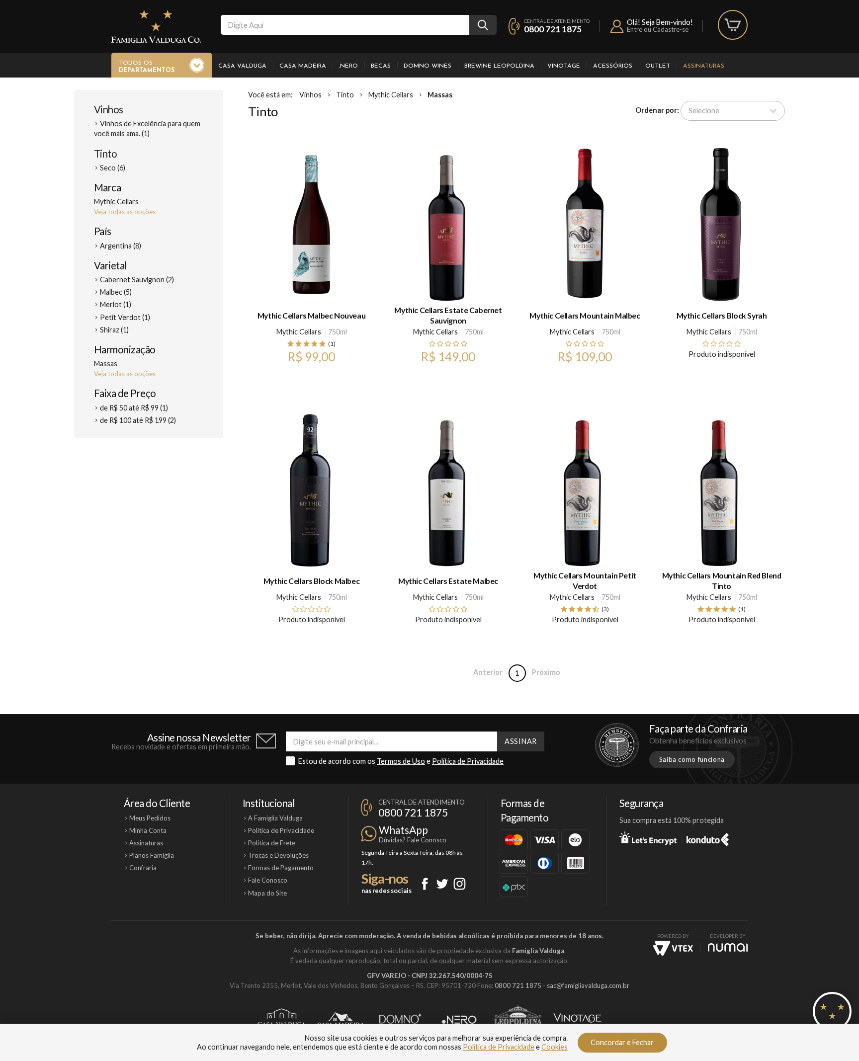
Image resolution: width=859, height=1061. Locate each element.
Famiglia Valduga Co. (156, 26)
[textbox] (345, 25)
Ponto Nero (459, 1019)
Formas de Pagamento (281, 868)
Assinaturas (703, 66)
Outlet (657, 66)
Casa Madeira (302, 66)
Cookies (554, 1047)
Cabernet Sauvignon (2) (137, 279)
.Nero (348, 66)
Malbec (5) (116, 292)
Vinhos (108, 109)
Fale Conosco (267, 880)
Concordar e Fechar (622, 1042)
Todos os (146, 67)
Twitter (442, 884)
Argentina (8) (120, 246)
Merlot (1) (115, 304)
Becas (381, 66)
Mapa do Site (267, 893)
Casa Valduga (242, 66)
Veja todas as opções (125, 212)
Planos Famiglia (151, 855)
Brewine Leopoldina (499, 66)
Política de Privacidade (468, 761)
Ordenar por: (657, 110)
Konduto (708, 838)
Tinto (105, 154)
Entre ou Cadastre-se (657, 29)
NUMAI (728, 947)
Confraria (143, 868)
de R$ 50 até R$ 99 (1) (134, 408)
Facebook (425, 884)
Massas (440, 94)
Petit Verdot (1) (125, 317)
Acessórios (612, 66)
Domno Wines (427, 66)
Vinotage (563, 66)
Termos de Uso (401, 761)
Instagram (459, 884)
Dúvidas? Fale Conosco (412, 840)
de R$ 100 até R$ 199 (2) (138, 420)
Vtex (673, 948)
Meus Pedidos (150, 818)
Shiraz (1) (114, 330)
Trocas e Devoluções (278, 855)
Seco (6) (112, 167)
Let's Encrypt (648, 838)
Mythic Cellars (390, 94)
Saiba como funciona (692, 759)
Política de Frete (271, 843)
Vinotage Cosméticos (577, 1019)
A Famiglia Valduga (275, 818)
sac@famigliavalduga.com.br (588, 985)
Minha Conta (148, 830)
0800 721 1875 (553, 29)
